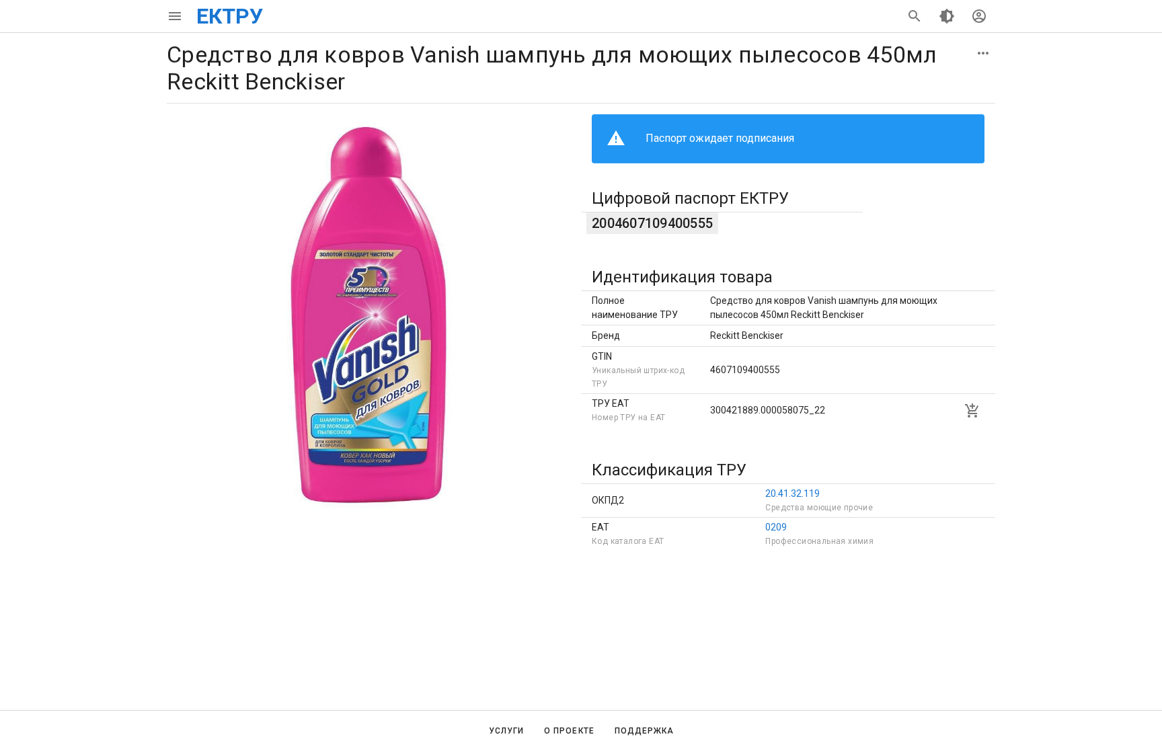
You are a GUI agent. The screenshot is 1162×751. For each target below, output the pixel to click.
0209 (776, 527)
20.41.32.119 (792, 493)
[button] (983, 53)
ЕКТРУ (229, 16)
